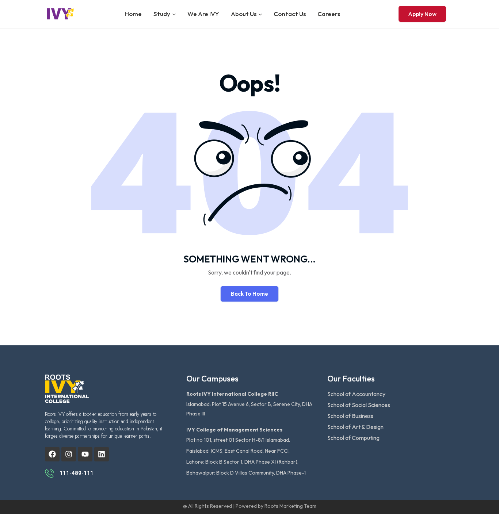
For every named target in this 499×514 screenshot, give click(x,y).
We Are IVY (203, 14)
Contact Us (290, 14)
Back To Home (249, 293)
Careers (328, 14)
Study (161, 14)
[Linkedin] (101, 454)
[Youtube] (85, 454)
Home (133, 14)
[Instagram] (68, 454)
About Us (243, 14)
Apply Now (422, 14)
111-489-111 (77, 473)
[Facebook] (52, 454)
